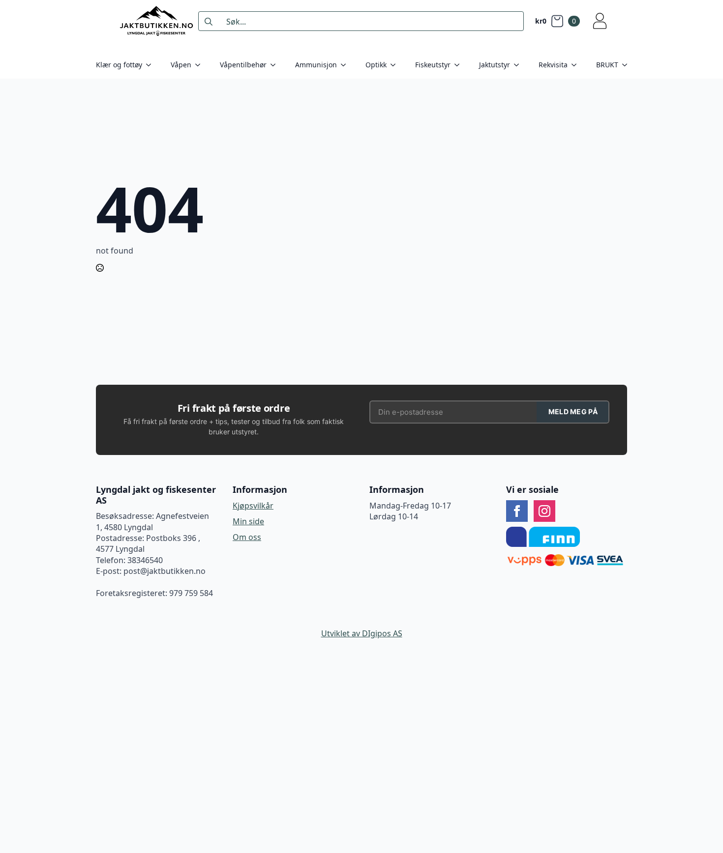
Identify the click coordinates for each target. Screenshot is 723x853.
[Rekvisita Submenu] (577, 65)
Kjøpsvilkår (253, 505)
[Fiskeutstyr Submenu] (460, 65)
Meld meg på (573, 411)
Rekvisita (553, 64)
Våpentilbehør (243, 64)
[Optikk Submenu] (396, 65)
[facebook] (517, 511)
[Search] (208, 21)
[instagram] (544, 511)
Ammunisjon (316, 64)
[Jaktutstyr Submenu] (519, 65)
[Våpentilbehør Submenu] (276, 65)
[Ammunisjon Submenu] (346, 65)
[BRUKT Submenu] (627, 65)
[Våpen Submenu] (200, 65)
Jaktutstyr (494, 64)
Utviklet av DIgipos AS (361, 633)
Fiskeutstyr (433, 64)
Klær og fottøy (119, 64)
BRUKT (607, 64)
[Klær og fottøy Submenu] (151, 65)
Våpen (181, 64)
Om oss (247, 537)
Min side (248, 521)
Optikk (376, 64)
